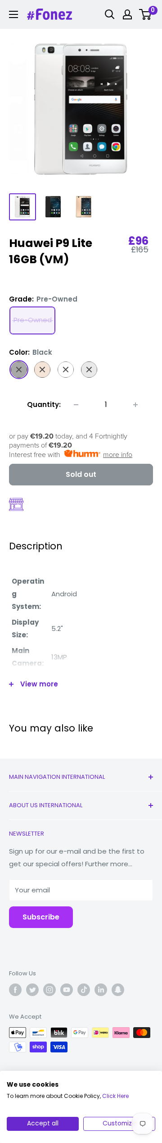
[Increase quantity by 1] (135, 404)
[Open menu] (13, 14)
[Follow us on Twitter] (32, 989)
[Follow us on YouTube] (66, 989)
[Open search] (110, 14)
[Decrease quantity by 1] (76, 404)
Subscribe (40, 917)
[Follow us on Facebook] (15, 989)
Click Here (115, 1096)
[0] (145, 14)
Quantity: (44, 404)
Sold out (81, 474)
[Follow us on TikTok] (83, 989)
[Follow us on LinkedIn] (100, 989)
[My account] (127, 14)
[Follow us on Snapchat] (118, 989)
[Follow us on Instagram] (49, 989)
